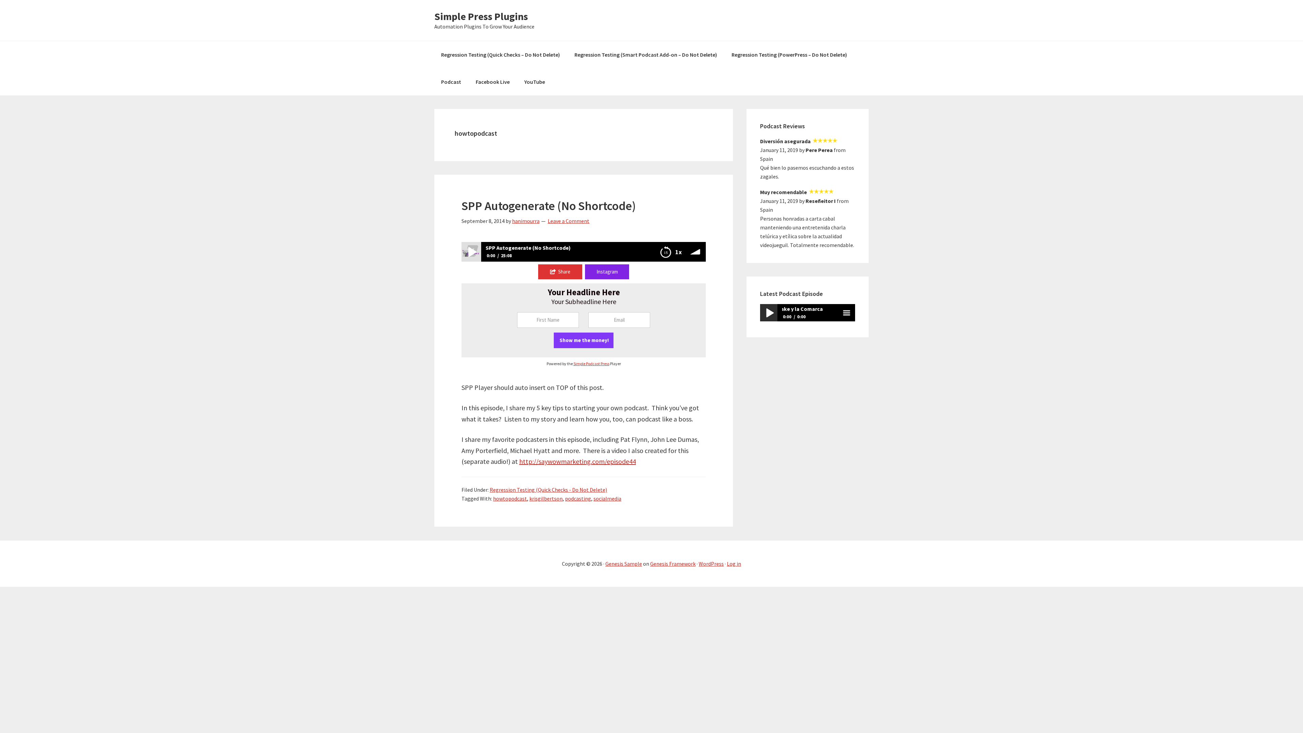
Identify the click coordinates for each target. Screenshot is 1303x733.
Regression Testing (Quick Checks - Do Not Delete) (548, 489)
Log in (734, 563)
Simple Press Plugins (481, 16)
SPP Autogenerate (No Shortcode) (548, 205)
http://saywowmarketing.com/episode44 (577, 461)
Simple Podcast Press (591, 363)
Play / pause (768, 312)
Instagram (607, 271)
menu (846, 312)
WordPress (711, 563)
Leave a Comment (568, 221)
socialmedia (607, 498)
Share (564, 271)
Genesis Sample (623, 563)
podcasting (578, 498)
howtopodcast (510, 498)
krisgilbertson (546, 498)
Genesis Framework (673, 563)
